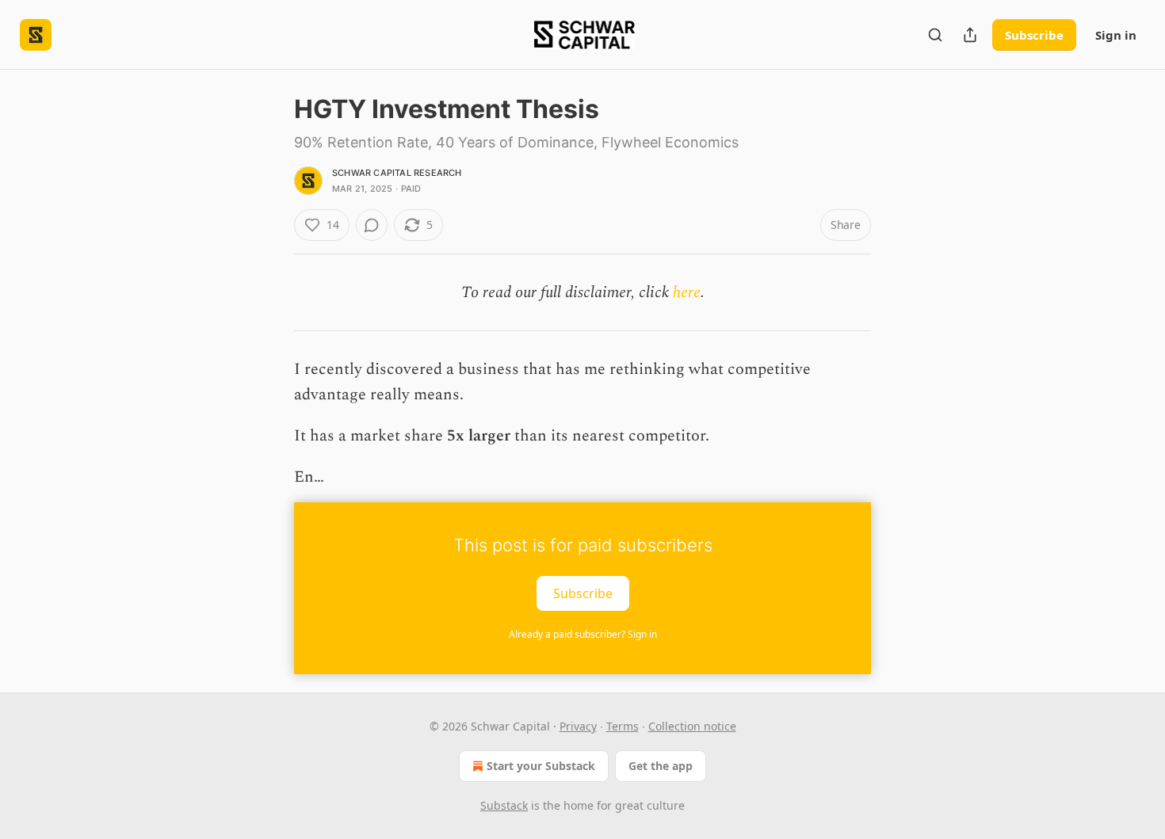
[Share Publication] (970, 35)
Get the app (660, 765)
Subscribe (1034, 35)
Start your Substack (541, 765)
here (687, 292)
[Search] (935, 35)
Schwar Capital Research (397, 172)
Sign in (1115, 35)
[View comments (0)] (372, 225)
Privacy (578, 726)
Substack (504, 805)
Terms (622, 726)
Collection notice (692, 726)
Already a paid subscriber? (583, 634)
